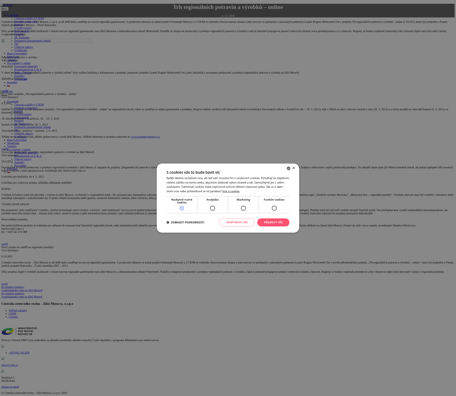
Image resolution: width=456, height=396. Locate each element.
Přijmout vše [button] (273, 222)
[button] (185, 222)
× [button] (293, 168)
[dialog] (228, 198)
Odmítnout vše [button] (237, 222)
